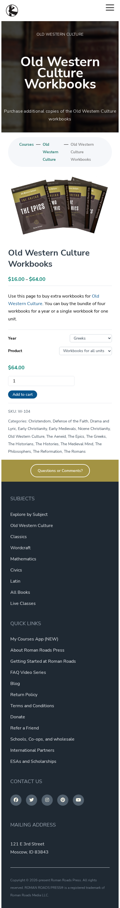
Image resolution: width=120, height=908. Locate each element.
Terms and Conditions (32, 706)
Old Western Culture (50, 152)
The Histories (47, 444)
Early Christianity (32, 428)
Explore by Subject (29, 514)
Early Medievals (62, 428)
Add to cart (23, 394)
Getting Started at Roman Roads (43, 661)
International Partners (32, 750)
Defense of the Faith (70, 421)
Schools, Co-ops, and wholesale (42, 739)
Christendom (39, 421)
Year (12, 338)
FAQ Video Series (28, 672)
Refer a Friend (24, 728)
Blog (15, 684)
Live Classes (23, 603)
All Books (20, 592)
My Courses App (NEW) (34, 639)
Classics (18, 537)
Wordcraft (20, 548)
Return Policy (23, 695)
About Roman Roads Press (37, 650)
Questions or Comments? (60, 470)
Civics (16, 570)
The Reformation (47, 451)
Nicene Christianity (94, 428)
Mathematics (23, 559)
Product (15, 350)
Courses (26, 144)
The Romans (75, 451)
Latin (15, 581)
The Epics (76, 436)
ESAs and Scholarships (33, 761)
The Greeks (96, 436)
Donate (17, 717)
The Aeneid (56, 436)
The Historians (20, 444)
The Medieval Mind (77, 444)
